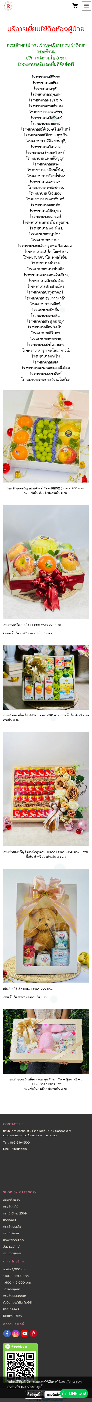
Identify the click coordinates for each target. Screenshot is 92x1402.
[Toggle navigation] (86, 6)
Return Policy (12, 1316)
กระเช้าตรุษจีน (12, 1253)
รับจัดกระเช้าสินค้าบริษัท (18, 1302)
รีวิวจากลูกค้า (11, 1289)
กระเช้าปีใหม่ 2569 (15, 1213)
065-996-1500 (20, 1143)
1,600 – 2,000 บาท (17, 1282)
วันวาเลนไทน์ (11, 1246)
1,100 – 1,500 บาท (16, 1276)
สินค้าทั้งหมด (11, 1200)
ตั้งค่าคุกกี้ (33, 1395)
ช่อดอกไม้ (9, 1220)
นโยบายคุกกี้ (34, 1387)
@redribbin (19, 1149)
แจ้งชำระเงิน (11, 1309)
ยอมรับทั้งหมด (56, 1395)
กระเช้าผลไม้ (10, 1207)
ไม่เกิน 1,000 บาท (15, 1269)
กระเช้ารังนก (11, 1233)
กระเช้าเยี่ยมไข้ (12, 1227)
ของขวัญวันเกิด (13, 1240)
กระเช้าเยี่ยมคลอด (14, 1296)
